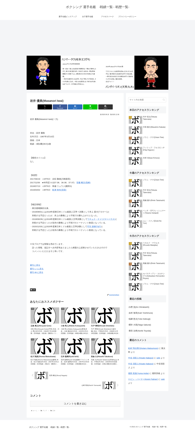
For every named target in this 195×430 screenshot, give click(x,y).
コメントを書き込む (75, 403)
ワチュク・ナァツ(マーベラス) (101, 219)
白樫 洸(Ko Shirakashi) (139, 307)
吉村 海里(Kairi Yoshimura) (141, 313)
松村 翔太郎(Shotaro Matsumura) (143, 348)
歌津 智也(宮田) (59, 190)
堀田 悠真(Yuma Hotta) (138, 373)
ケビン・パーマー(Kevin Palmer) (143, 379)
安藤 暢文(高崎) (83, 182)
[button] (105, 106)
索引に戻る (35, 265)
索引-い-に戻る (37, 269)
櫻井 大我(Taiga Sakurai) (140, 325)
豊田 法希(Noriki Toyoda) (140, 331)
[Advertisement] (97, 38)
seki (158, 358)
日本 (33, 290)
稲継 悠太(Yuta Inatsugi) (139, 319)
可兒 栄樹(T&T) (94, 226)
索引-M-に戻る (36, 272)
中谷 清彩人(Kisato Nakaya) (140, 358)
